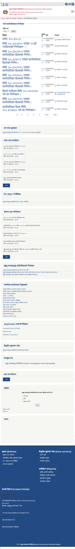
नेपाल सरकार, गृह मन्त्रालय (9, 305)
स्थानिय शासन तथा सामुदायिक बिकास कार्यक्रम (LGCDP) (17, 291)
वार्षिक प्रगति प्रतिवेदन (47, 472)
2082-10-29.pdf (62, 85)
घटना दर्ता (43, 455)
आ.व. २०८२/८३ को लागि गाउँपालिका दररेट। (14, 217)
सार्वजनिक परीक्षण (45, 481)
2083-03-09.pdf (62, 54)
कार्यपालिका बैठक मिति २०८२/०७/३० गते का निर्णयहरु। (19, 108)
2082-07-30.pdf (62, 109)
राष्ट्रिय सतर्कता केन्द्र (8, 314)
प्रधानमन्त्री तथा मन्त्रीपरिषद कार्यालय (12, 311)
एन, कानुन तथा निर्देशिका (10, 461)
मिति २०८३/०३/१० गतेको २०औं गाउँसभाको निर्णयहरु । (19, 45)
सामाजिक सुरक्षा (44, 458)
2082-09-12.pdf (62, 101)
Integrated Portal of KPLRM (11, 328)
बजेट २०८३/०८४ (11, 38)
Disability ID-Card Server (10, 334)
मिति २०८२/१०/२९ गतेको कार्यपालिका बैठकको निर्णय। (17, 84)
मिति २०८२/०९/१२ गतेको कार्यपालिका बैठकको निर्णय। (17, 100)
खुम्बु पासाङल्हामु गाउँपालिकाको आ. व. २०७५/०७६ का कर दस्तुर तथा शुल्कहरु (22, 132)
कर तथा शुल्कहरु (8, 464)
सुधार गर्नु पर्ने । (27, 401)
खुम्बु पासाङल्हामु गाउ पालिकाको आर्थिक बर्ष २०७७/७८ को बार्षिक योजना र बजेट (23, 249)
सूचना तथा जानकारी (11, 18)
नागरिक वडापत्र (45, 461)
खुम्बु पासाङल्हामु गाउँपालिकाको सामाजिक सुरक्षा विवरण (16, 350)
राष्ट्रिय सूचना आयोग (8, 307)
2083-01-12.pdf (62, 69)
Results (5, 411)
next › (47, 115)
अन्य (6, 185)
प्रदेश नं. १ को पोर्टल (8, 296)
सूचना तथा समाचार (8, 455)
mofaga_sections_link (9, 316)
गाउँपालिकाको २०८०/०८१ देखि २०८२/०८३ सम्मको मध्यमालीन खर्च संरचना (22, 225)
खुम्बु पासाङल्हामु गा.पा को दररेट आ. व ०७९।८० (15, 233)
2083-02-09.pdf (62, 61)
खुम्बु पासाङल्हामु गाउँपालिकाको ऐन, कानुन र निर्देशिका (16, 201)
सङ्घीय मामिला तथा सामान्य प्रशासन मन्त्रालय (14, 289)
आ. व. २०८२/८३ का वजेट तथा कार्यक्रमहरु (14, 170)
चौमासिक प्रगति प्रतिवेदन (47, 475)
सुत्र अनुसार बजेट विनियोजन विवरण (12, 178)
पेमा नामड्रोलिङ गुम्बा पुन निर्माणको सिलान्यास (14, 241)
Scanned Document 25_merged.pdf (62, 93)
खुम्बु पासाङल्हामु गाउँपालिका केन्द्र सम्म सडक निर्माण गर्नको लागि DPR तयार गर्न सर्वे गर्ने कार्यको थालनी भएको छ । (30, 272)
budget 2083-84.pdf (63, 39)
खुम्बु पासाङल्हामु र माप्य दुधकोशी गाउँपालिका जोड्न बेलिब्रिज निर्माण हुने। (20, 274)
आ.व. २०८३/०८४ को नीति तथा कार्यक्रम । (14, 154)
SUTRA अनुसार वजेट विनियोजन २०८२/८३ (15, 162)
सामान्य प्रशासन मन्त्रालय (9, 293)
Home (3, 18)
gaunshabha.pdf (62, 46)
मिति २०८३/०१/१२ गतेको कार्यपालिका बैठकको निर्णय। (17, 69)
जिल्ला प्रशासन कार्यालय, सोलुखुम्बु (11, 300)
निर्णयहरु (20, 18)
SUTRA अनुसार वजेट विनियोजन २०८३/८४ (15, 146)
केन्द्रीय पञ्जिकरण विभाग (9, 298)
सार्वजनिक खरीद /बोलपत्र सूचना (12, 458)
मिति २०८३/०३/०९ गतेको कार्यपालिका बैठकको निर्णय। (17, 53)
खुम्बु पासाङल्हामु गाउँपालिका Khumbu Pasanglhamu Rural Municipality (30, 363)
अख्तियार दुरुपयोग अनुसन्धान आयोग (11, 309)
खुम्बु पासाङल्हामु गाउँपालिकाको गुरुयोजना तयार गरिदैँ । (16, 270)
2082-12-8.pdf (61, 77)
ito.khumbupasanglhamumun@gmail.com (16, 513)
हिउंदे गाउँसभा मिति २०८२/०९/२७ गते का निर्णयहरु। (20, 92)
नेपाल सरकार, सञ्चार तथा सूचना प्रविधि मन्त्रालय (15, 302)
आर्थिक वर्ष (5, 28)
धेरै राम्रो (26, 396)
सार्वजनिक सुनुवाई (45, 478)
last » (56, 115)
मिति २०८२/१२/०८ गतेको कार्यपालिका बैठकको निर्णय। (17, 77)
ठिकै (24, 398)
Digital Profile (7, 331)
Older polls (6, 409)
